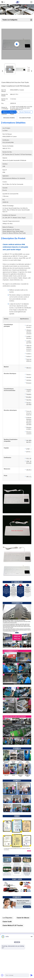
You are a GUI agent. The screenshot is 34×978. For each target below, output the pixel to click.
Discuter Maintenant (25, 112)
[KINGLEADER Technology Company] (17, 2)
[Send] (31, 975)
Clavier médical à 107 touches (13, 925)
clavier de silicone (23, 917)
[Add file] (2, 975)
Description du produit (25, 117)
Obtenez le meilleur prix (9, 112)
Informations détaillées (9, 117)
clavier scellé (7, 921)
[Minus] (32, 937)
